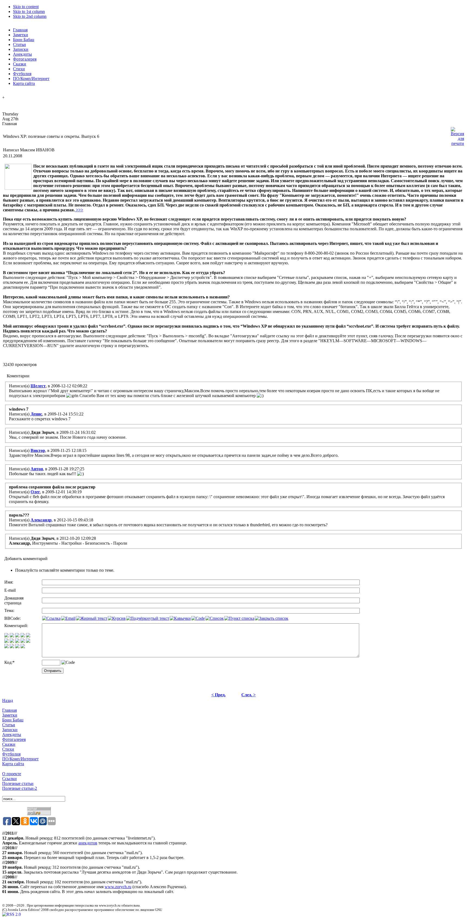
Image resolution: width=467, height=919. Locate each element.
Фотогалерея (14, 739)
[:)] (6, 636)
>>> (79, 210)
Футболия (11, 754)
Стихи (8, 749)
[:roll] (6, 641)
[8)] (23, 636)
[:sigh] (28, 641)
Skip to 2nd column (29, 16)
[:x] (23, 646)
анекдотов (87, 843)
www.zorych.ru (118, 886)
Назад (7, 700)
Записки (10, 729)
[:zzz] (23, 641)
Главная (9, 710)
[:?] (6, 646)
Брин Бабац (13, 720)
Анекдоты (11, 734)
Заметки (9, 715)
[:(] (17, 646)
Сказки (8, 744)
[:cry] (12, 646)
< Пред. (218, 694)
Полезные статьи (18, 783)
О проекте (11, 773)
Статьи (8, 724)
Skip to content (26, 6)
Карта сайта (13, 763)
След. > (248, 694)
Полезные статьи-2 (19, 788)
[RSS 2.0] (11, 914)
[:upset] (17, 641)
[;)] (17, 636)
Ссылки (9, 778)
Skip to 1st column (29, 11)
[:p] (28, 636)
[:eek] (12, 641)
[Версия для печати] (457, 135)
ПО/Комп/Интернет (20, 759)
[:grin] (12, 636)
